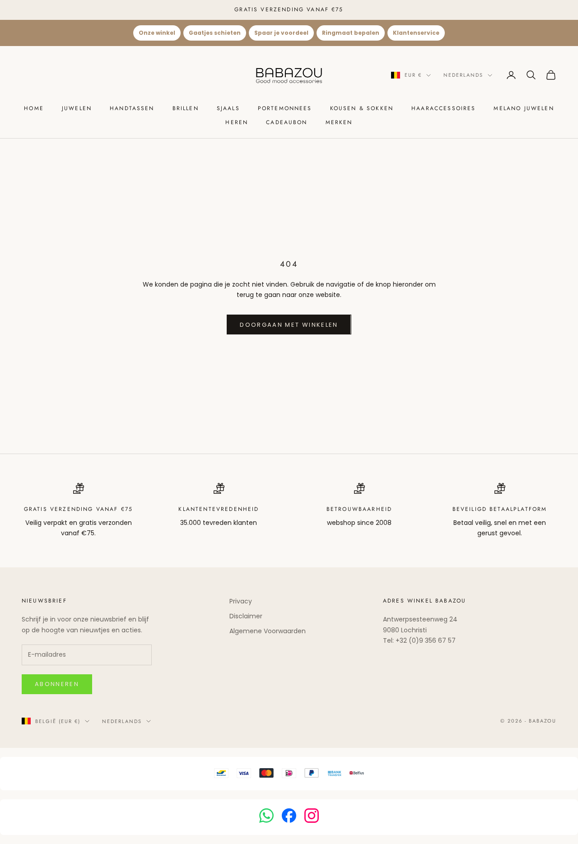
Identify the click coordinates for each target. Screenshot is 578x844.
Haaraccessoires (443, 108)
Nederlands (463, 75)
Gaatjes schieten (215, 33)
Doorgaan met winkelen (289, 324)
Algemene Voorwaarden (267, 630)
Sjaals (228, 108)
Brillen (185, 108)
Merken (339, 122)
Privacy (240, 601)
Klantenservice (416, 33)
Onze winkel (157, 33)
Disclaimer (245, 616)
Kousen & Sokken (361, 108)
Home (34, 108)
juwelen (77, 108)
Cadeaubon (286, 122)
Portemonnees (285, 108)
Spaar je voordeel (281, 33)
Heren (236, 122)
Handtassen (132, 108)
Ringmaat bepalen (350, 33)
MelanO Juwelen (524, 108)
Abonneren (57, 684)
